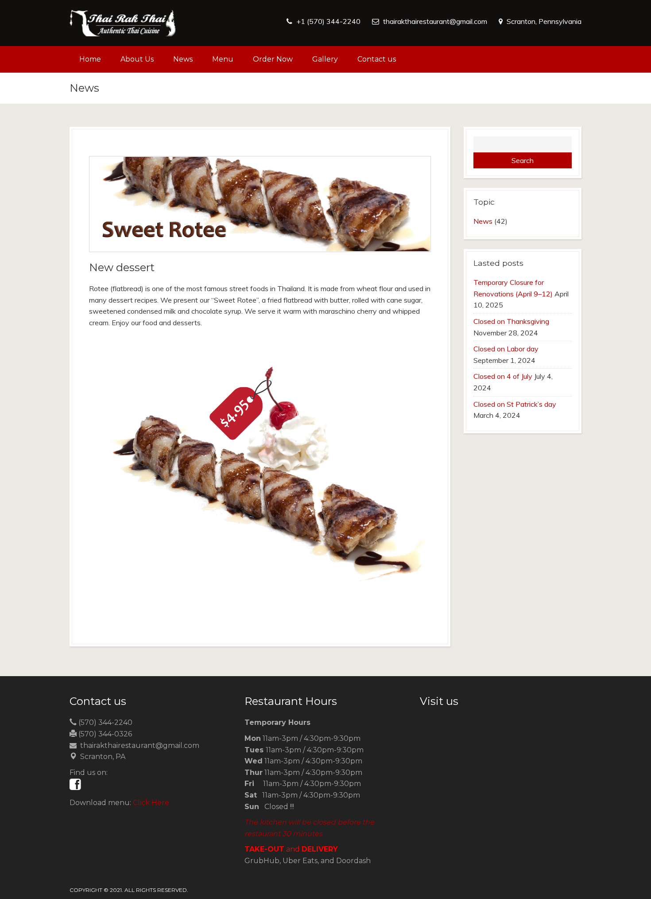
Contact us (376, 59)
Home (90, 59)
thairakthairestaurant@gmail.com (435, 21)
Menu (222, 59)
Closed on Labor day (506, 348)
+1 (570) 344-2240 (328, 21)
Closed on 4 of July (502, 376)
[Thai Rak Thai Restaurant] (123, 23)
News (183, 59)
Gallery (325, 59)
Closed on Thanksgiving (511, 321)
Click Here (151, 802)
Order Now (273, 59)
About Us (137, 59)
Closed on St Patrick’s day (514, 404)
